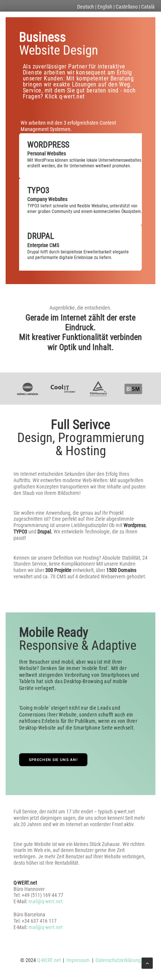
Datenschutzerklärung (118, 960)
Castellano (127, 7)
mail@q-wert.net (45, 901)
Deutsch (85, 7)
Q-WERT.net (49, 960)
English (104, 7)
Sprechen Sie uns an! (53, 760)
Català (148, 7)
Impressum (78, 960)
